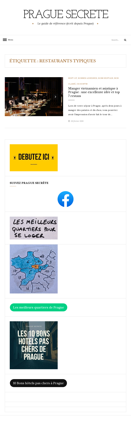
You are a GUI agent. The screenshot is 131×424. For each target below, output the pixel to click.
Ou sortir (82, 84)
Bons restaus (105, 78)
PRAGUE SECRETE (65, 15)
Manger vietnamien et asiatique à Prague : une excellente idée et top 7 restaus (94, 92)
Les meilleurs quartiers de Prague (38, 307)
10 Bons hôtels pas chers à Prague (38, 383)
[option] (34, 96)
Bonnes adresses (87, 78)
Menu (9, 40)
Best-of (72, 78)
